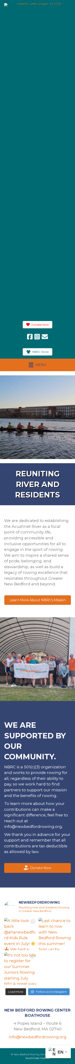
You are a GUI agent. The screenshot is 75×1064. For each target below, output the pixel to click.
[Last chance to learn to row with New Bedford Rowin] (55, 934)
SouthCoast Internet (37, 1058)
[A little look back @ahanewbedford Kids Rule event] (20, 934)
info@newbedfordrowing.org (33, 826)
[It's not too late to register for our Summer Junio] (20, 968)
